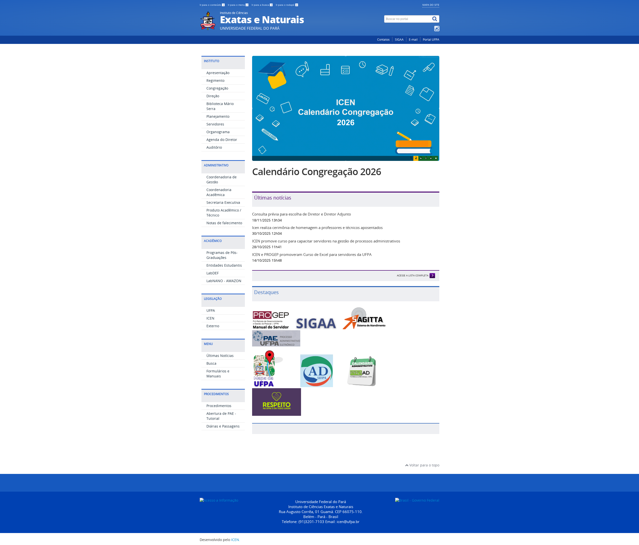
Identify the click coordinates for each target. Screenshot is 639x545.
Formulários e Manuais (217, 373)
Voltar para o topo (423, 488)
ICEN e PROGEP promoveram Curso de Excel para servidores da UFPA (312, 278)
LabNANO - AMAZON (223, 280)
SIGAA (399, 39)
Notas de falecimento (224, 222)
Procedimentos (218, 405)
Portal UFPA (431, 39)
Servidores (215, 124)
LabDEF (212, 273)
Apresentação (217, 72)
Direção (212, 96)
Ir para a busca (262, 4)
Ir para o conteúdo (212, 4)
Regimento (215, 80)
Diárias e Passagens (223, 426)
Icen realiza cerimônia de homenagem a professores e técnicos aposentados (317, 251)
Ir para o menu (238, 4)
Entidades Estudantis (224, 265)
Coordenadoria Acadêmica (218, 192)
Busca (211, 363)
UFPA (210, 310)
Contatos (383, 39)
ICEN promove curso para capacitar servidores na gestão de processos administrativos (326, 264)
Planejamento (217, 116)
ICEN (210, 318)
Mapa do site (430, 4)
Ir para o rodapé (287, 4)
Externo (212, 326)
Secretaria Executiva (223, 202)
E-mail (413, 39)
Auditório (214, 147)
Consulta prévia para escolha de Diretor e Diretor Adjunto (301, 237)
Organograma (218, 131)
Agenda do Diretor (221, 139)
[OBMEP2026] (345, 109)
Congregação (217, 88)
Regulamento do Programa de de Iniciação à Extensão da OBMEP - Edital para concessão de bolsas (344, 184)
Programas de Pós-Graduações (222, 255)
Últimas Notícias (220, 355)
